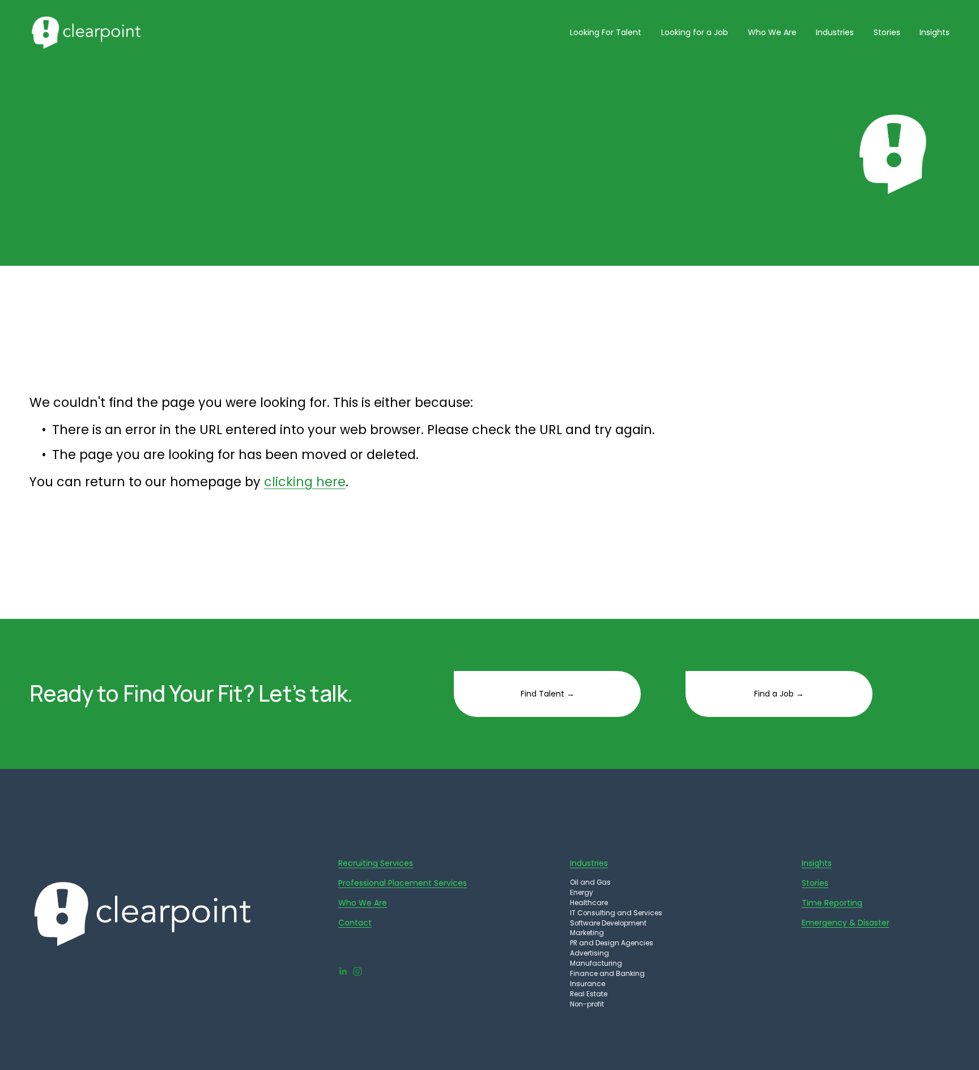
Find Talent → (547, 693)
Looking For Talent (605, 32)
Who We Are (772, 32)
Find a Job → (779, 693)
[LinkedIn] (342, 971)
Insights (935, 32)
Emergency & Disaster (845, 922)
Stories (887, 32)
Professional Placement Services (402, 883)
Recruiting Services (375, 863)
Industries (835, 32)
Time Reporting (832, 902)
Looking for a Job (694, 32)
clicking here (305, 482)
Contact (355, 922)
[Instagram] (357, 971)
